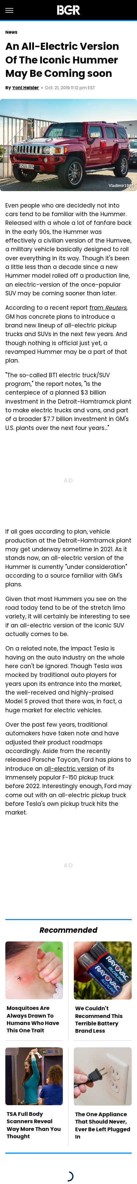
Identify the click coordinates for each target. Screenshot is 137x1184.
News (11, 32)
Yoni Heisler (25, 88)
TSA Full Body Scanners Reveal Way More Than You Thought (34, 1125)
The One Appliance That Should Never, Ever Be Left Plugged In (102, 1125)
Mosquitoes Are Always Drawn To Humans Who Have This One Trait (33, 1019)
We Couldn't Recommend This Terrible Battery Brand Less (99, 1019)
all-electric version (71, 769)
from (107, 308)
